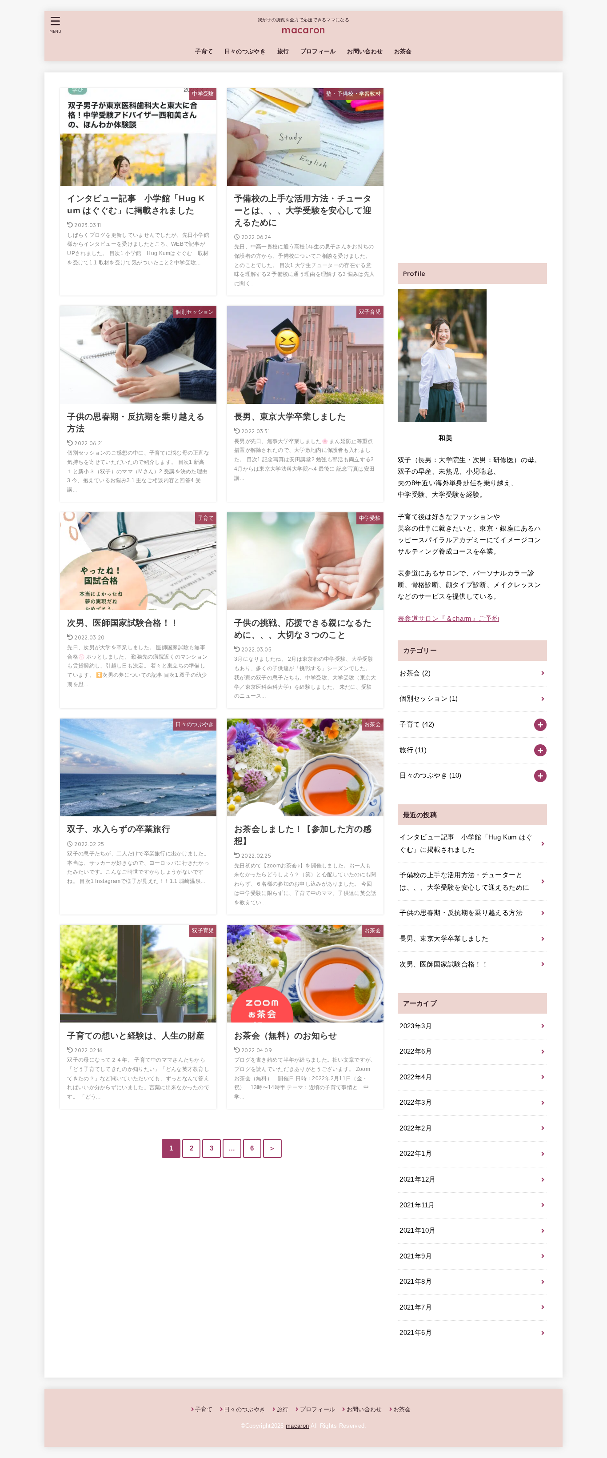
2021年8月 (415, 1281)
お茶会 (403, 51)
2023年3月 (415, 1026)
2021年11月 (417, 1205)
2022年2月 (415, 1128)
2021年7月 (415, 1307)
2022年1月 (415, 1153)
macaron (303, 30)
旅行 (283, 51)
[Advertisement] (472, 173)
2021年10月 (417, 1230)
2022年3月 (415, 1102)
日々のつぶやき (245, 51)
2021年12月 (417, 1179)
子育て (204, 51)
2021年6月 (415, 1332)
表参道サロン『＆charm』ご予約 (448, 618)
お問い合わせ (365, 51)
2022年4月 (415, 1077)
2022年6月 (415, 1051)
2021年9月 (415, 1256)
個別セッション (428, 698)
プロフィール (318, 51)
